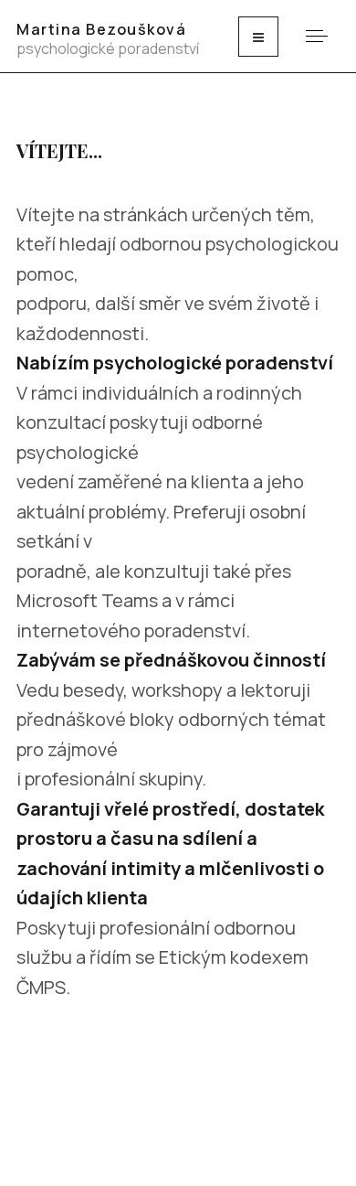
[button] (316, 36)
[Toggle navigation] (258, 36)
